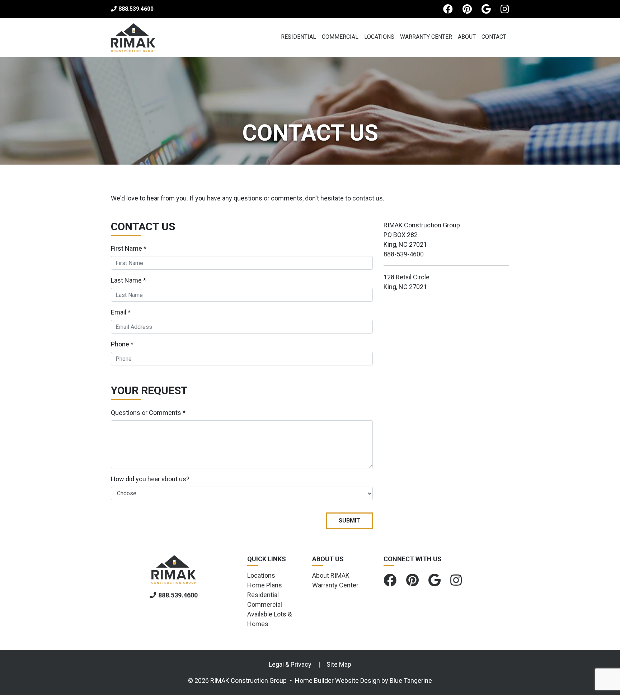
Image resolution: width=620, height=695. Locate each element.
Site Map (339, 664)
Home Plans (264, 585)
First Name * (128, 248)
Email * (121, 312)
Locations (379, 36)
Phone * (122, 344)
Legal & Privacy (290, 664)
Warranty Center (426, 36)
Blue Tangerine (411, 680)
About (467, 36)
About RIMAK (330, 575)
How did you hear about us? (150, 479)
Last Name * (128, 280)
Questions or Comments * (148, 412)
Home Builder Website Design (337, 680)
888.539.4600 (136, 8)
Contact (494, 36)
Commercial (340, 36)
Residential (298, 36)
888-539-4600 (404, 254)
